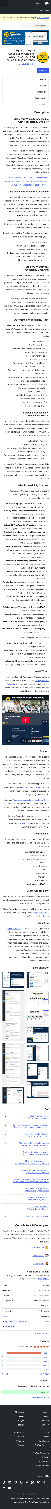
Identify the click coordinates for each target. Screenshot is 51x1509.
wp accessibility (9, 1326)
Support (42, 104)
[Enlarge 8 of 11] (21, 975)
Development (40, 98)
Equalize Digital (28, 64)
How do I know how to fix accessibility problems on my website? (32, 1162)
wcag (5, 1322)
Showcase (19, 1412)
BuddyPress (42, 1465)
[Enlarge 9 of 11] (21, 993)
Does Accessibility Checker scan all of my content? (37, 1135)
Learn (46, 1432)
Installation (41, 92)
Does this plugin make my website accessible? (38, 1117)
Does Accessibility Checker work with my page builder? (37, 1189)
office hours (25, 823)
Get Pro (29, 181)
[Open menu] (4, 3)
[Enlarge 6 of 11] (45, 1066)
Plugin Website (14, 177)
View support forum (40, 1397)
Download (43, 70)
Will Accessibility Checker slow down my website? (38, 1198)
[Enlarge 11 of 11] (21, 1090)
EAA (10, 1322)
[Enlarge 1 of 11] (45, 975)
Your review (43, 1374)
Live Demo (27, 177)
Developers (44, 1441)
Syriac (40, 1476)
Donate (19, 1441)
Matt (45, 1457)
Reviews (42, 86)
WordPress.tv (42, 1445)
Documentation (40, 177)
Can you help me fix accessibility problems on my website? (34, 1171)
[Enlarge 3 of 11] (45, 1011)
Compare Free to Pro (14, 181)
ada (15, 1322)
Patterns (20, 1425)
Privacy (45, 1425)
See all (5, 1374)
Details (43, 79)
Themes (20, 1416)
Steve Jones (38, 1263)
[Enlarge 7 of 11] (45, 1084)
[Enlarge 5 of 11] (45, 1048)
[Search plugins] (23, 25)
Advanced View (42, 1333)
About (46, 1412)
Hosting (45, 1420)
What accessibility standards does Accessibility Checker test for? (34, 1144)
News (46, 1416)
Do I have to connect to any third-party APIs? (38, 1207)
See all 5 (5, 1316)
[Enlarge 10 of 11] (21, 1046)
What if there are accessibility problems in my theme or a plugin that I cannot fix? (31, 1180)
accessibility (22, 1322)
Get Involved (18, 1432)
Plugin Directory (42, 11)
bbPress (44, 1461)
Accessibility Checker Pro (33, 787)
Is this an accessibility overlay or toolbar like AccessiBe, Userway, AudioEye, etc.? (31, 1126)
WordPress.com (40, 1453)
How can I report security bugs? (35, 1216)
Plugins (21, 1420)
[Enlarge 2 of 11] (45, 993)
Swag (20, 1445)
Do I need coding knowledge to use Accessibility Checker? (36, 1153)
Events (21, 1437)
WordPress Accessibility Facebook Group (30, 800)
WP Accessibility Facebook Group (34, 185)
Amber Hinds (38, 1255)
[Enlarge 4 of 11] (45, 1029)
